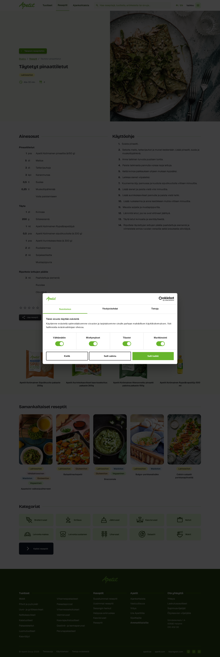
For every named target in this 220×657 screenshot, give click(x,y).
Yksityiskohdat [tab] (110, 308)
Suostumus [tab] (65, 309)
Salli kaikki (153, 356)
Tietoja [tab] (154, 308)
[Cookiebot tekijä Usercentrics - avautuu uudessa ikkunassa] (161, 299)
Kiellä (67, 356)
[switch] (93, 343)
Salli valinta (110, 356)
